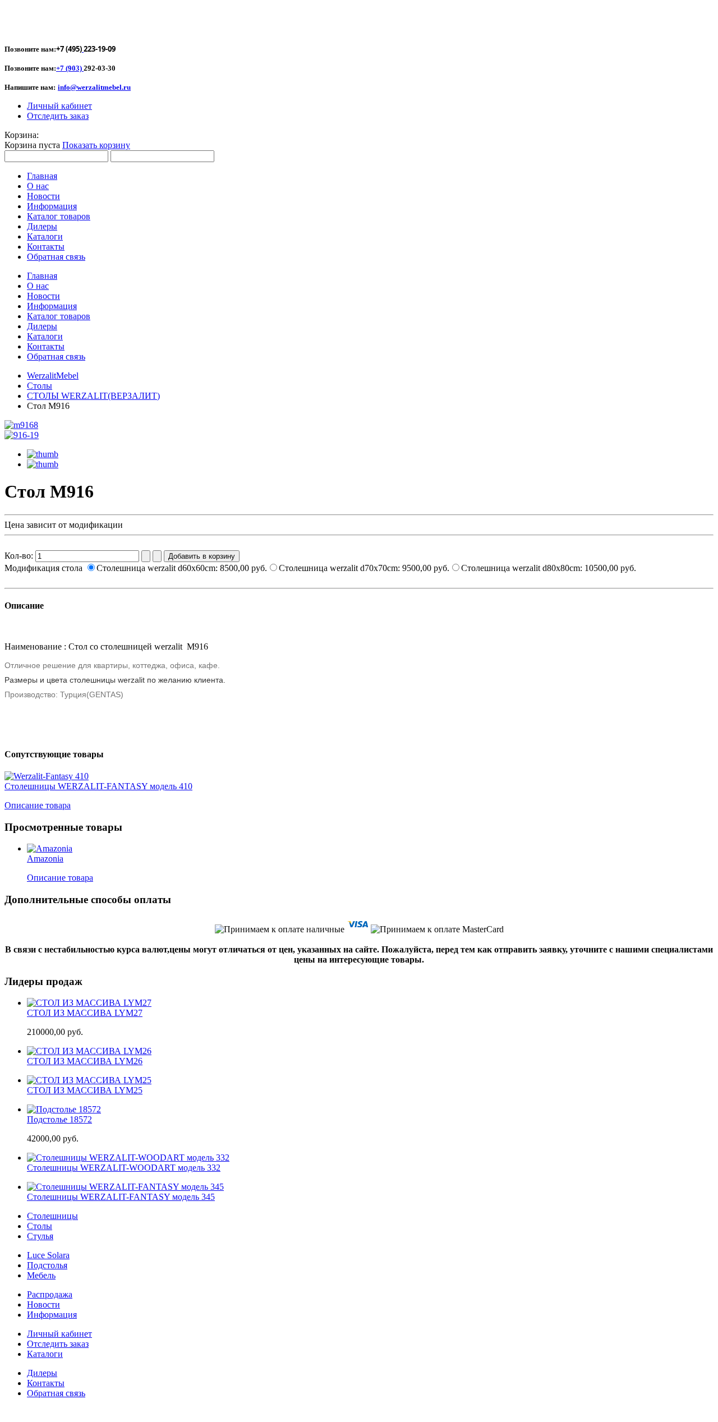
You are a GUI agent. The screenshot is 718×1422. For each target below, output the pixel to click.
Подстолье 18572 (59, 1119)
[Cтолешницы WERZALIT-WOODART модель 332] (128, 1157)
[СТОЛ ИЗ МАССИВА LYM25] (89, 1080)
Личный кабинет (59, 106)
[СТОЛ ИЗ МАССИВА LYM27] (89, 1002)
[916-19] (21, 435)
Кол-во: (19, 555)
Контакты (46, 1383)
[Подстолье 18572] (64, 1109)
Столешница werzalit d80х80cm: (548, 568)
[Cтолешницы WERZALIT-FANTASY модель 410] (46, 776)
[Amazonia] (49, 848)
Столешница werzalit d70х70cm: (364, 568)
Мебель (41, 1275)
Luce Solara (48, 1255)
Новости (43, 1304)
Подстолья (47, 1265)
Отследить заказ (58, 116)
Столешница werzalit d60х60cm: (181, 568)
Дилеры (42, 1373)
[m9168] (21, 425)
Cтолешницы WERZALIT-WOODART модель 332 (123, 1167)
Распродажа (49, 1294)
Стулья (40, 1236)
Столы (39, 385)
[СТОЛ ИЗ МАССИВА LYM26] (89, 1051)
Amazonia (45, 858)
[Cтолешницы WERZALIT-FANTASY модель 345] (125, 1186)
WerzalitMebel (53, 375)
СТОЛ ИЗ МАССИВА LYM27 (84, 1013)
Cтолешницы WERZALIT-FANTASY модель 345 (121, 1197)
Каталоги (45, 1354)
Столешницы (52, 1216)
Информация (52, 1314)
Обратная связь (56, 1393)
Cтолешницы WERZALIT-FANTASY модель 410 (98, 786)
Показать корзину (96, 145)
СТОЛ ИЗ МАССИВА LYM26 (84, 1061)
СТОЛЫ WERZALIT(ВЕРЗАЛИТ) (93, 396)
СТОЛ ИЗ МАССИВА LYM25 (84, 1090)
